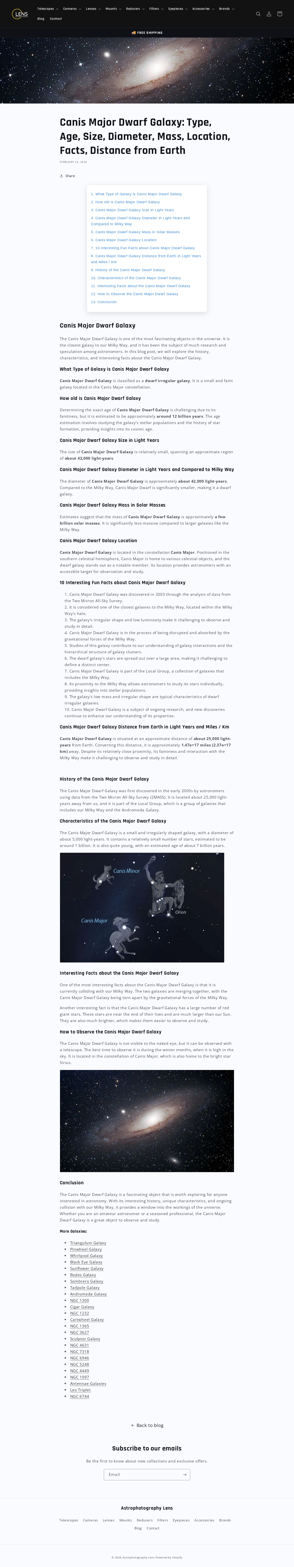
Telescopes (68, 1520)
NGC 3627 (79, 1332)
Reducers (145, 1520)
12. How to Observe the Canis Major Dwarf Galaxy (134, 294)
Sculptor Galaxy (85, 1338)
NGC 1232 (79, 1313)
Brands (225, 1520)
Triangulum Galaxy (88, 1242)
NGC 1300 (79, 1300)
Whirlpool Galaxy (86, 1255)
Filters (162, 1520)
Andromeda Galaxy (88, 1294)
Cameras (90, 1520)
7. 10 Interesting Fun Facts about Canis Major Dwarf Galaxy (143, 248)
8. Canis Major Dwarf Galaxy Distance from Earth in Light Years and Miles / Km (146, 259)
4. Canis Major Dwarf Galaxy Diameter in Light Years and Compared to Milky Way (140, 221)
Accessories (204, 1520)
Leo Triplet (80, 1390)
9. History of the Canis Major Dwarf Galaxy (128, 270)
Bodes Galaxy (83, 1274)
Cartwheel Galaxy (87, 1319)
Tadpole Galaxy (85, 1287)
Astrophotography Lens (139, 1557)
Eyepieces (181, 1520)
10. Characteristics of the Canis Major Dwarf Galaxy (136, 278)
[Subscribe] (184, 1474)
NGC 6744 (79, 1396)
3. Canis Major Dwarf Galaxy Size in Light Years (132, 210)
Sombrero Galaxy (86, 1281)
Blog (138, 1528)
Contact (153, 1528)
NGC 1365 (79, 1326)
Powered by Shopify (169, 1557)
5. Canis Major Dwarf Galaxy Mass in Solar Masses (135, 232)
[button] (47, 9)
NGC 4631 (79, 1345)
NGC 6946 (79, 1358)
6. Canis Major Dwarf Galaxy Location (124, 240)
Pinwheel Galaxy (86, 1249)
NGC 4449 (79, 1370)
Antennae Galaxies (88, 1383)
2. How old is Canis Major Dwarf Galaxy (125, 202)
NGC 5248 (79, 1364)
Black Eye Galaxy (86, 1262)
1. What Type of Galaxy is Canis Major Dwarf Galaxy (136, 194)
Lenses (109, 1520)
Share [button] (70, 175)
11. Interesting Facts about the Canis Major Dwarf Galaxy (140, 286)
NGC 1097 (79, 1377)
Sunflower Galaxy (87, 1268)
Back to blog (150, 1425)
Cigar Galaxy (82, 1306)
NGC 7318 (79, 1351)
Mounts (125, 1520)
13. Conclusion (104, 302)
